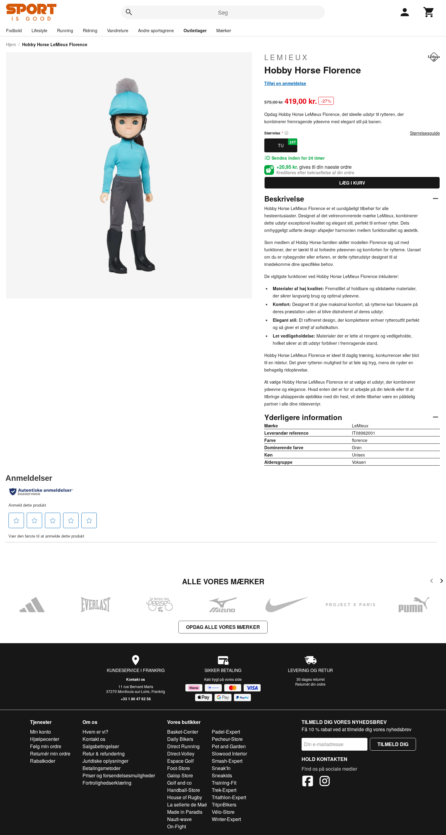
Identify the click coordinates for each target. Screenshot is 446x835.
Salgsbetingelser (101, 746)
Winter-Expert (226, 819)
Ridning (90, 30)
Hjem (11, 44)
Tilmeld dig (392, 744)
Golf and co (179, 782)
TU (287, 143)
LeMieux (286, 57)
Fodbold (14, 30)
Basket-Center (182, 731)
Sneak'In (221, 768)
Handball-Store (183, 789)
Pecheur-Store (227, 738)
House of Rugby (184, 797)
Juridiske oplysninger (105, 760)
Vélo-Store (223, 811)
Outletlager (195, 30)
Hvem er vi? (95, 731)
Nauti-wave (179, 819)
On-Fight (176, 826)
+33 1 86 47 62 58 (136, 698)
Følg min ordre (45, 746)
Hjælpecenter (44, 738)
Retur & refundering (104, 753)
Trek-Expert (224, 789)
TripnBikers (224, 804)
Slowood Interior (229, 753)
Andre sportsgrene (156, 30)
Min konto (40, 731)
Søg (223, 12)
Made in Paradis (184, 811)
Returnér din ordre (310, 684)
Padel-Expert (226, 731)
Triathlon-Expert (229, 797)
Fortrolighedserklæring (107, 782)
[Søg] (129, 12)
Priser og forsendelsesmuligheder (119, 775)
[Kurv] (429, 12)
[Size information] (286, 133)
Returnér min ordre (50, 753)
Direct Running (183, 746)
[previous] (431, 581)
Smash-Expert (227, 760)
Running (65, 30)
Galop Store (180, 775)
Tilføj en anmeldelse (285, 83)
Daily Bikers (180, 738)
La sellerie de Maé (187, 804)
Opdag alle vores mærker (223, 626)
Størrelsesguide (425, 133)
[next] (441, 581)
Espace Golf (180, 760)
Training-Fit (224, 782)
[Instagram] (325, 782)
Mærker (223, 30)
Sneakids (222, 775)
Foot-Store (178, 768)
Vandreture (117, 30)
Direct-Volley (180, 753)
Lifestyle (39, 30)
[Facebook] (308, 782)
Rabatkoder (42, 760)
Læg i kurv (352, 183)
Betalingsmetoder (101, 768)
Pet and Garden (229, 746)
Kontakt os (135, 679)
